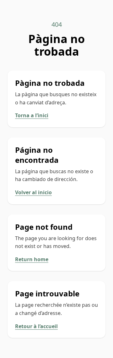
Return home (31, 259)
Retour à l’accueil (36, 326)
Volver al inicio (33, 192)
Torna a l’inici (31, 115)
